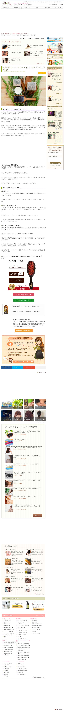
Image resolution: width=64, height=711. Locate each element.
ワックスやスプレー (8, 627)
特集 (37, 7)
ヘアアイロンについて (9, 633)
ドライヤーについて (8, 631)
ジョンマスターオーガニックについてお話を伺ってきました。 (56, 90)
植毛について (7, 654)
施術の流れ (6, 672)
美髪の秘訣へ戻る (39, 594)
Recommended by (39, 422)
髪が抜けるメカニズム (37, 625)
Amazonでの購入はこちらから (23, 300)
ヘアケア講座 (16, 7)
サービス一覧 (58, 7)
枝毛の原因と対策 (8, 653)
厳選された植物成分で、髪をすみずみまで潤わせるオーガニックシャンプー (38, 606)
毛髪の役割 (34, 622)
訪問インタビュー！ (56, 73)
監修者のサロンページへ (23, 330)
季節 (5, 636)
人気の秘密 (6, 668)
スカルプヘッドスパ (22, 668)
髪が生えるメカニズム (37, 623)
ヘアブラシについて (10, 576)
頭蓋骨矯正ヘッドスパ (23, 670)
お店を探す (6, 7)
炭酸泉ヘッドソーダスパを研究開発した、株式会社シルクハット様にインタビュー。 (56, 78)
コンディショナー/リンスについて (34, 549)
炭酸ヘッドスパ (21, 663)
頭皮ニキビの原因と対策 (23, 643)
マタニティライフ (36, 629)
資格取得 (6, 674)
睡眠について (7, 623)
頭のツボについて (22, 659)
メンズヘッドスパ (22, 666)
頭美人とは (61, 4)
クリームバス (21, 665)
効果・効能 (6, 665)
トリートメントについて (11, 558)
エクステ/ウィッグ (8, 634)
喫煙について (7, 625)
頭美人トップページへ (38, 677)
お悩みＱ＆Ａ (7, 676)
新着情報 (47, 7)
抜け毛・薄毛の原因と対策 (10, 642)
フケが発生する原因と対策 (24, 645)
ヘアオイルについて (30, 567)
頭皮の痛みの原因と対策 (23, 657)
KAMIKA (13, 601)
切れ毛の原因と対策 (8, 647)
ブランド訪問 (55, 86)
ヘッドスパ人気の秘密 (53, 4)
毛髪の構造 (34, 620)
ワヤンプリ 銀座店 (52, 108)
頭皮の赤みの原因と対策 (23, 655)
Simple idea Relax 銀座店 (54, 120)
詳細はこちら (58, 82)
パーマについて (9, 567)
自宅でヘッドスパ (8, 666)
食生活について (7, 622)
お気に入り (42, 73)
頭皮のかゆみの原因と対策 (24, 647)
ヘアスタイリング (29, 585)
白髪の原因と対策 (8, 651)
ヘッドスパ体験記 (36, 633)
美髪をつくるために (36, 627)
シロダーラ (20, 672)
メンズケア (8, 585)
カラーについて (29, 558)
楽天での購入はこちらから (23, 294)
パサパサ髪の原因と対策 (9, 644)
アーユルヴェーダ (22, 674)
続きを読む (59, 117)
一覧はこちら (39, 63)
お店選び (6, 670)
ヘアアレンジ (26, 7)
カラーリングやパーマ (9, 629)
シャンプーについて (10, 549)
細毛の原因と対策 (8, 645)
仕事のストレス (7, 620)
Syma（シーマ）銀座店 (53, 132)
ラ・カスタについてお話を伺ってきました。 (56, 101)
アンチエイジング (29, 576)
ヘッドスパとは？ (8, 663)
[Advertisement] (32, 21)
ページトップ (42, 372)
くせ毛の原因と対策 (8, 649)
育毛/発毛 (34, 631)
